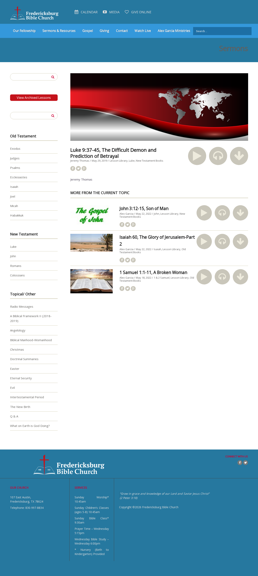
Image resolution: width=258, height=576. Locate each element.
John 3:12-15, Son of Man (144, 208)
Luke (132, 160)
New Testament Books (149, 160)
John (156, 213)
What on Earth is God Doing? (30, 426)
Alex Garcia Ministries (174, 30)
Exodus (15, 148)
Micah (14, 206)
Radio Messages (21, 306)
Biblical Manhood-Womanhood (31, 340)
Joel (12, 196)
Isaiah (157, 249)
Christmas (17, 349)
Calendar (89, 12)
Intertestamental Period (27, 397)
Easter (14, 369)
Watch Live (143, 30)
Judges (15, 158)
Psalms (15, 168)
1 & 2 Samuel (162, 277)
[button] (197, 156)
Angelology (17, 330)
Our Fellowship (24, 30)
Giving (104, 30)
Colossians (17, 275)
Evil (12, 388)
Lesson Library (119, 160)
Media (114, 12)
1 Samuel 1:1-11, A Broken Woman (153, 272)
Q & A (14, 416)
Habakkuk (16, 215)
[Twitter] (245, 462)
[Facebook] (239, 462)
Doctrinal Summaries (24, 359)
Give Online (140, 12)
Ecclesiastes (18, 177)
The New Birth (20, 407)
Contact (122, 30)
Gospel (87, 30)
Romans (15, 266)
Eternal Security (21, 378)
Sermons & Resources (59, 30)
